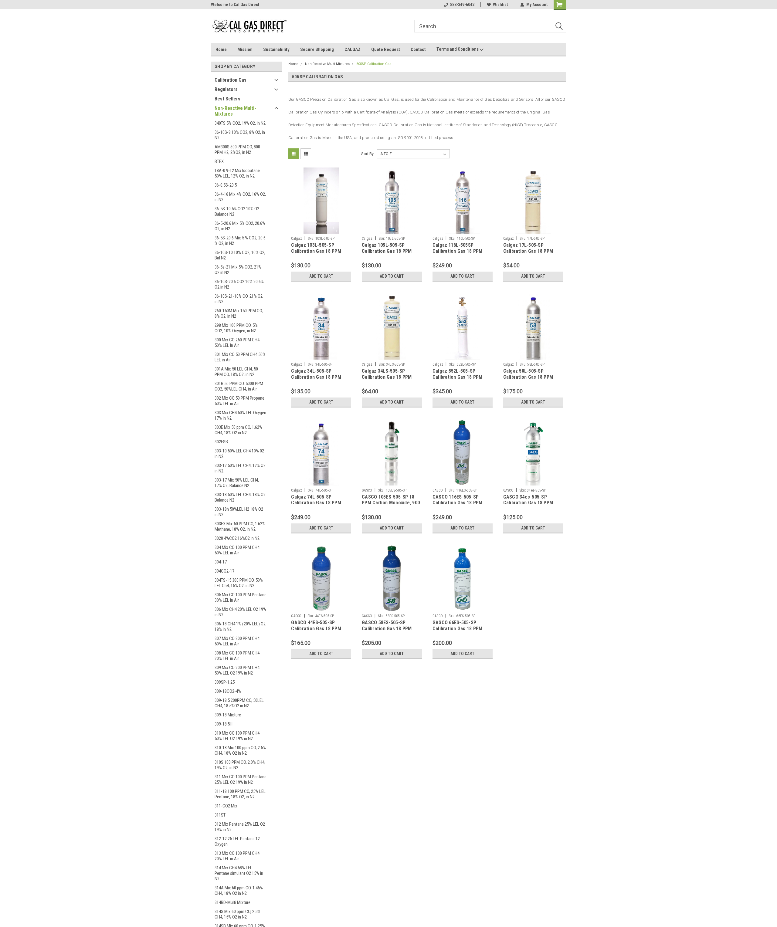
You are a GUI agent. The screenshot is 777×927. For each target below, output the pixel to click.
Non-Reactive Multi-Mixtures (235, 111)
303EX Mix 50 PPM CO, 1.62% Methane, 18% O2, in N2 (240, 526)
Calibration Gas (230, 80)
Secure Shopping (317, 49)
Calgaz (296, 238)
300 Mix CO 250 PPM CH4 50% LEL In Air (237, 342)
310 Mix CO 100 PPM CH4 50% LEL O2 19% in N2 (237, 735)
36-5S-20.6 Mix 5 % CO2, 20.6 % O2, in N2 (240, 240)
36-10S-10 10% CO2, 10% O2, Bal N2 (240, 255)
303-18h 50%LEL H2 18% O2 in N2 (239, 511)
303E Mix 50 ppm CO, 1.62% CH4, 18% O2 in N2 (238, 430)
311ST (220, 815)
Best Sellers (227, 99)
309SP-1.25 (225, 682)
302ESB (221, 442)
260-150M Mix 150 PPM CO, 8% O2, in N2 (239, 313)
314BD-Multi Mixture (232, 902)
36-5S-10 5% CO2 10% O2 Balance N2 (237, 211)
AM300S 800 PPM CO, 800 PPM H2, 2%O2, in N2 (237, 149)
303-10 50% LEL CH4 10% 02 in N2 (239, 453)
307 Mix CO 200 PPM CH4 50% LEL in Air (237, 641)
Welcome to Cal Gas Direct (235, 4)
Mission (245, 49)
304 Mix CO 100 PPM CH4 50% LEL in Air (237, 550)
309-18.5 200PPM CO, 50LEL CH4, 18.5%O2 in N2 (239, 703)
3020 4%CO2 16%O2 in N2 (237, 538)
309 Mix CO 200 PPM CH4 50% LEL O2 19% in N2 (237, 670)
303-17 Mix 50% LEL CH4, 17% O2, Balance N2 (237, 482)
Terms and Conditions (458, 49)
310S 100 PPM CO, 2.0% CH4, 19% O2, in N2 (240, 765)
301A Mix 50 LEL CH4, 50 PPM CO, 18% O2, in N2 (236, 371)
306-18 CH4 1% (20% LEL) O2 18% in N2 (240, 626)
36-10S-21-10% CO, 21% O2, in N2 (239, 298)
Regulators (226, 89)
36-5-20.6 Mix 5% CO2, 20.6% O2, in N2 (240, 226)
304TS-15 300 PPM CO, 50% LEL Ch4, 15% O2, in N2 (239, 582)
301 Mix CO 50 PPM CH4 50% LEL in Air (240, 357)
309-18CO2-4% (228, 691)
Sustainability (276, 49)
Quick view (321, 229)
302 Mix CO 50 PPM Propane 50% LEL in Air (239, 400)
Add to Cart (321, 276)
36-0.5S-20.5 (226, 185)
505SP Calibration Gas (373, 64)
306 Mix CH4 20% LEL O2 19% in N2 (240, 612)
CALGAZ (352, 49)
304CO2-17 (224, 571)
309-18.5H (223, 724)
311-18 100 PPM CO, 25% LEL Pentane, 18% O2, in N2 (240, 794)
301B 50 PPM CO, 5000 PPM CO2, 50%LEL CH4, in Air (239, 386)
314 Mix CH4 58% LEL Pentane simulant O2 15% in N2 (239, 873)
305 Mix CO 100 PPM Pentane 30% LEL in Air (240, 597)
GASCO (367, 490)
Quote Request (385, 49)
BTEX (219, 161)
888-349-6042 (462, 4)
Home (221, 49)
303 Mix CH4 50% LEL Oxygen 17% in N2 (240, 415)
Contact (418, 49)
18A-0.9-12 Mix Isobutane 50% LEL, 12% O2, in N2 (237, 173)
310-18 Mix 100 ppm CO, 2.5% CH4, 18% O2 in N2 (240, 750)
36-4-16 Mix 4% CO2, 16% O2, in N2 (240, 196)
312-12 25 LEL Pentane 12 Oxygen (237, 841)
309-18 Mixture (228, 715)
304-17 (221, 562)
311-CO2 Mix (226, 806)
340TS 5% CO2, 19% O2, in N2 (240, 123)
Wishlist (500, 4)
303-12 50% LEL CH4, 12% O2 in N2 (240, 468)
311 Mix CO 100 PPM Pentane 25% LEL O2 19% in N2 (240, 779)
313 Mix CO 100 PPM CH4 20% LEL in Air (237, 856)
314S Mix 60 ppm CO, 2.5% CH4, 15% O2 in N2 (237, 914)
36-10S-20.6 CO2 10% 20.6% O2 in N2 (239, 284)
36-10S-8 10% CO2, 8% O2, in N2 (240, 135)
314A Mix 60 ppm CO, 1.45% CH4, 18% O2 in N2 (239, 890)
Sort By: (368, 153)
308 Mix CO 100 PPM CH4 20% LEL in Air (237, 655)
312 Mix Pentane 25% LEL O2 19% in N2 (240, 826)
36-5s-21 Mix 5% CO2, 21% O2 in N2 (238, 269)
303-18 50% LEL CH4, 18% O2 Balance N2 (240, 497)
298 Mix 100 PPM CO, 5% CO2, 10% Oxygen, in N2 (236, 328)
